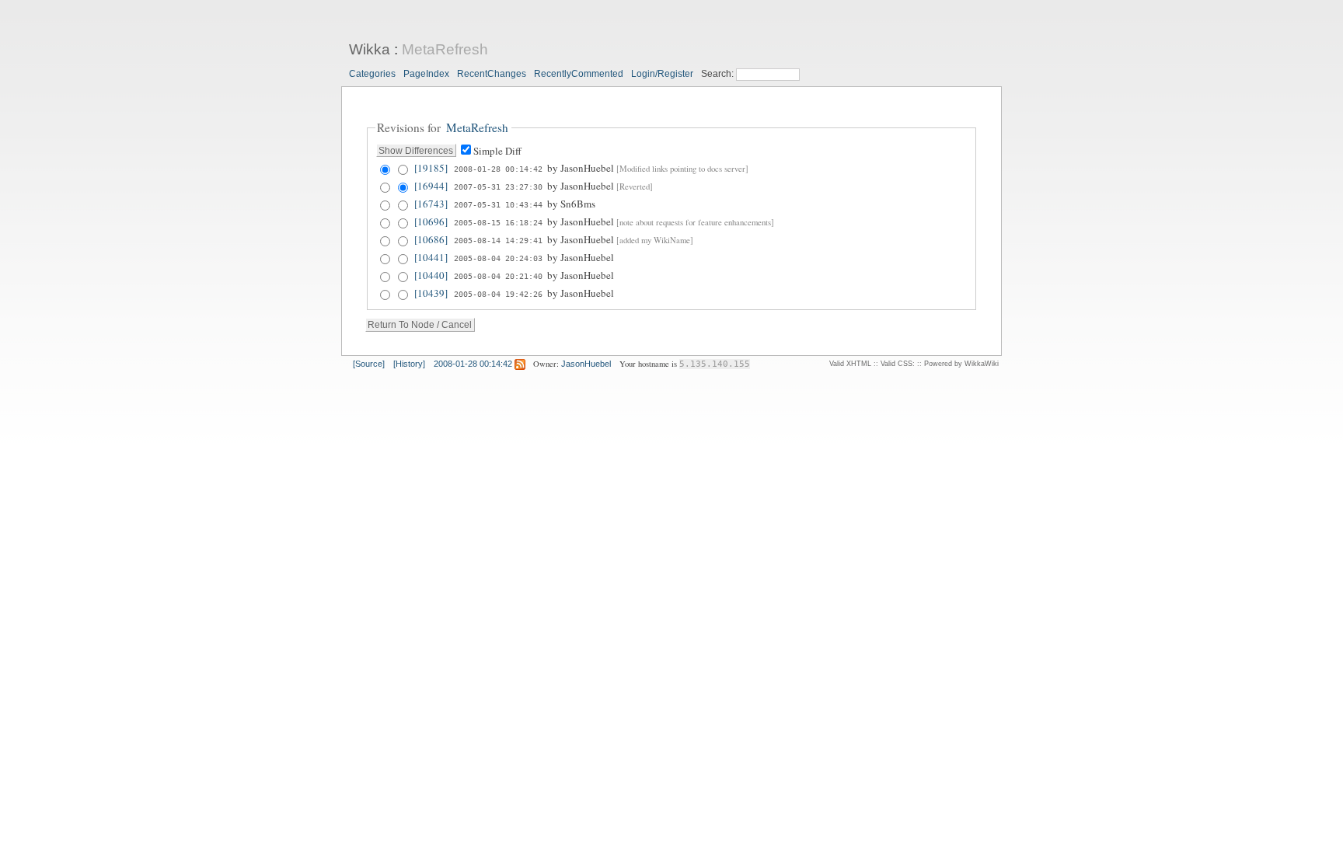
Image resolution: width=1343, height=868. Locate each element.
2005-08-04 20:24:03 (498, 258)
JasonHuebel (586, 363)
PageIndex (426, 73)
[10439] (431, 293)
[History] (409, 363)
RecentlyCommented (578, 73)
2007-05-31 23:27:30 (498, 186)
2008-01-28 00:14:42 (498, 168)
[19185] (431, 168)
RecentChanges (491, 73)
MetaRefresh (445, 49)
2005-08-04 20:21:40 (498, 276)
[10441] (431, 257)
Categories (372, 73)
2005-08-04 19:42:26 (498, 293)
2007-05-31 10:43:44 (498, 204)
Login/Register (662, 73)
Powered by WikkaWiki (961, 364)
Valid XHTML (850, 364)
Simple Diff (497, 151)
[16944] (431, 186)
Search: (718, 73)
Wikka (369, 49)
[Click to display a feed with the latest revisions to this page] (520, 363)
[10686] (431, 239)
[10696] (431, 221)
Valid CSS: (898, 364)
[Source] (369, 363)
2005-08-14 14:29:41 (498, 240)
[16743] (431, 204)
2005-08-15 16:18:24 (498, 222)
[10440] (431, 275)
